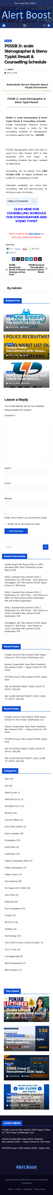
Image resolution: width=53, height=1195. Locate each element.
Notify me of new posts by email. (24, 524)
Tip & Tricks (10, 949)
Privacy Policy (39, 1189)
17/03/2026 (14, 1047)
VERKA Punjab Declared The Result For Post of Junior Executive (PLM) (24, 322)
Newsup (42, 1180)
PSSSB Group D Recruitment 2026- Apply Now (25, 1072)
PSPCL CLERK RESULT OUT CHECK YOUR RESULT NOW (26, 379)
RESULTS (9, 922)
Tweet (17, 249)
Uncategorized (12, 956)
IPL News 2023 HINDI (16, 888)
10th (7, 779)
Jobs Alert (10, 895)
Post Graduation (13, 908)
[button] (44, 25)
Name (8, 468)
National (9, 901)
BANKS (8, 813)
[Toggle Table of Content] (32, 201)
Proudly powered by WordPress (18, 1180)
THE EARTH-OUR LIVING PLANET (22, 942)
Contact (18, 1189)
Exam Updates (12, 833)
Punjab (8, 41)
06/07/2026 (14, 1018)
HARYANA (10, 847)
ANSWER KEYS (12, 806)
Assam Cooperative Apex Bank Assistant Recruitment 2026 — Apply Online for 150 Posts (26, 667)
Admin (10, 69)
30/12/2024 (14, 1105)
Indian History (12, 874)
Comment (10, 415)
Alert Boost (35, 233)
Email (8, 483)
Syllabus (9, 929)
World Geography (13, 963)
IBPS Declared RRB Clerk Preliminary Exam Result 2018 (24, 567)
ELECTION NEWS (14, 826)
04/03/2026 (14, 1076)
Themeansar (26, 1183)
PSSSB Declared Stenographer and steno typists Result (35, 268)
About (10, 1189)
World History (12, 970)
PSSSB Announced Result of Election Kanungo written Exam (17, 270)
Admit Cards (11, 792)
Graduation (10, 840)
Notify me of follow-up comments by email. (26, 517)
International (11, 881)
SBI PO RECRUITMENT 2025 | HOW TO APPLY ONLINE (23, 1101)
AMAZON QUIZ (12, 799)
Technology (10, 936)
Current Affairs (12, 820)
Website (8, 498)
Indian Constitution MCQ (17, 860)
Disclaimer (27, 1189)
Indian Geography (14, 867)
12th (7, 785)
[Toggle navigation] (25, 25)
